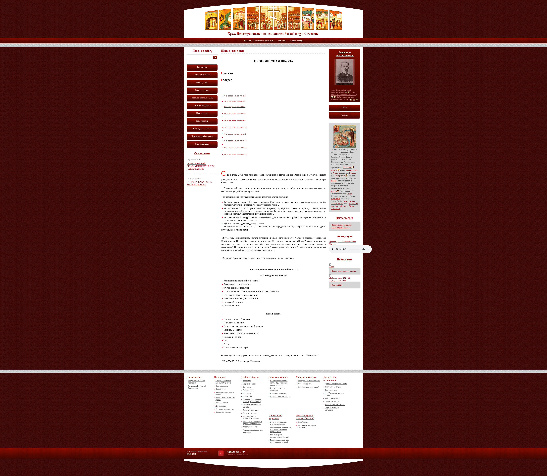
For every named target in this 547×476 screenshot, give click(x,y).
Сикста (334, 170)
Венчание (247, 387)
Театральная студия (333, 387)
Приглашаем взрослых (275, 417)
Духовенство (221, 406)
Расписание (202, 67)
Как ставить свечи (250, 427)
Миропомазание (249, 384)
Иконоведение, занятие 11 (235, 134)
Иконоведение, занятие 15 (235, 154)
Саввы (334, 191)
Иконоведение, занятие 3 (234, 101)
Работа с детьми (202, 90)
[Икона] (346, 92)
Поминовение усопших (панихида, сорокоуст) (252, 401)
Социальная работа (202, 74)
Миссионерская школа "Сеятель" (305, 417)
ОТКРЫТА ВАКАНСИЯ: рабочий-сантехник (199, 183)
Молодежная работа (202, 105)
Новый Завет (303, 422)
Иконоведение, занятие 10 (235, 127)
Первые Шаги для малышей (332, 409)
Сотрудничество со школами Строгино (223, 382)
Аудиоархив (345, 236)
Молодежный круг (306, 377)
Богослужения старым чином (225, 393)
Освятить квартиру (250, 410)
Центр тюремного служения (277, 389)
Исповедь (247, 393)
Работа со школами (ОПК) (202, 97)
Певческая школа (332, 402)
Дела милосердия (278, 377)
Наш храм (281, 40)
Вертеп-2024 (336, 285)
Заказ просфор (202, 120)
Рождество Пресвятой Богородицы (197, 387)
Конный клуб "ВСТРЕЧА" (335, 405)
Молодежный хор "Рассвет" (309, 381)
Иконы (344, 107)
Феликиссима (351, 170)
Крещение (247, 381)
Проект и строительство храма (225, 399)
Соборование (248, 390)
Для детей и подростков (329, 378)
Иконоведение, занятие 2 (234, 96)
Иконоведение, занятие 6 (234, 120)
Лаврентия (347, 167)
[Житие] (348, 92)
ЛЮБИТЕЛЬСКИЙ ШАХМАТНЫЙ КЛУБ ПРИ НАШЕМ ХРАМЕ (201, 166)
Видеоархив (344, 259)
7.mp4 (331, 267)
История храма (222, 403)
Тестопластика (331, 390)
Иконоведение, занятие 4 (234, 107)
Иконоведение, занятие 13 (235, 148)
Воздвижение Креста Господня (196, 382)
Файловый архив (202, 143)
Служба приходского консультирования (278, 423)
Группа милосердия (278, 393)
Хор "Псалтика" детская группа (334, 394)
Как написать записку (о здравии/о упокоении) (252, 423)
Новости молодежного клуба (343, 271)
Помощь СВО (202, 82)
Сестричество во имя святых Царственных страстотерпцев (278, 383)
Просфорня (220, 389)
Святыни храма (222, 386)
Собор (333, 181)
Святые (344, 114)
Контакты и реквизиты (264, 40)
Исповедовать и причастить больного (251, 417)
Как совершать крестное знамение (253, 431)
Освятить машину (250, 413)
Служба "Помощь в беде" (280, 397)
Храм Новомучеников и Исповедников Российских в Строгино (273, 21)
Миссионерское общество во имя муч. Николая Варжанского (280, 429)
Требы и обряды (296, 40)
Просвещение (202, 113)
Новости (247, 40)
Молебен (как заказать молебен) (252, 406)
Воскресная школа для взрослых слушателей (279, 441)
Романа (352, 173)
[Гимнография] (354, 99)
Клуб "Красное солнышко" (308, 387)
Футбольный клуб (305, 384)
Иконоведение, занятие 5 (234, 113)
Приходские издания (202, 128)
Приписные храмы (223, 412)
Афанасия (335, 199)
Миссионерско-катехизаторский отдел (279, 436)
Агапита (336, 173)
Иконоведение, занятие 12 (235, 141)
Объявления (202, 153)
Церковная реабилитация (202, 136)
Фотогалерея (344, 218)
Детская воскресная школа (336, 384)
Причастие (247, 396)
